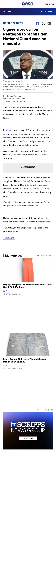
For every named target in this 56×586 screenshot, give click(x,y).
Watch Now (48, 4)
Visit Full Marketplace (44, 255)
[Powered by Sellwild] (49, 410)
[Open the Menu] (4, 4)
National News (13, 23)
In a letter (7, 130)
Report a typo (9, 238)
